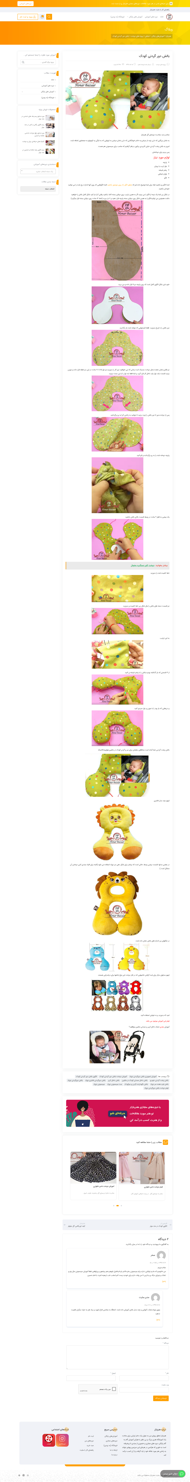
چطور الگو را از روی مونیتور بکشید (119, 184)
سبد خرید (90, 1445)
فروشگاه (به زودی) (47, 97)
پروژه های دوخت (161, 65)
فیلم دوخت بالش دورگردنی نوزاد (156, 1088)
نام (167, 1373)
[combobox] (38, 171)
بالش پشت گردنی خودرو (159, 1080)
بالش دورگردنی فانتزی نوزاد (95, 1080)
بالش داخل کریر (113, 1080)
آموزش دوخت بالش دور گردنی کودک (113, 1076)
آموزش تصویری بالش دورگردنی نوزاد (143, 1076)
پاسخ (164, 1281)
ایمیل (113, 1373)
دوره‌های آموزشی (25, 3)
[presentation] (71, 1179)
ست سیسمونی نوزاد (114, 1084)
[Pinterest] (19, 1475)
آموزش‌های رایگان (111, 1436)
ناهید (139, 65)
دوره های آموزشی (48, 85)
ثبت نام (91, 1436)
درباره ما (114, 1454)
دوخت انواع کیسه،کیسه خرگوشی (102, 1186)
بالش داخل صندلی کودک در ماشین (134, 1080)
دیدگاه (166, 1343)
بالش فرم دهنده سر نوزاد (159, 1084)
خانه (52, 79)
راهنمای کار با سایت (87, 1450)
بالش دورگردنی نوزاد (75, 1080)
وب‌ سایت (165, 1384)
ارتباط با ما (113, 1450)
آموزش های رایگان (47, 91)
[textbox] (38, 171)
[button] (121, 1205)
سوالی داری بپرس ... (169, 1473)
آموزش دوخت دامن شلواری (152, 1186)
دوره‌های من (89, 1440)
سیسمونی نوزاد (99, 1084)
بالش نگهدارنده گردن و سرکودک (136, 1084)
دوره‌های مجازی (111, 1440)
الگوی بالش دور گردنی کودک (86, 1076)
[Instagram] (28, 1475)
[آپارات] (23, 1475)
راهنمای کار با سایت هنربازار (159, 9)
